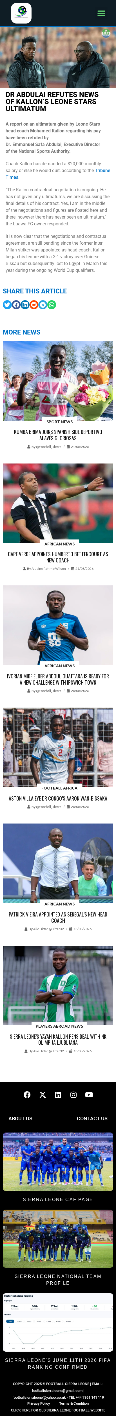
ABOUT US (20, 1118)
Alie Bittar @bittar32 (48, 929)
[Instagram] (73, 1095)
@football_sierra (48, 447)
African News (59, 543)
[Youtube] (89, 1095)
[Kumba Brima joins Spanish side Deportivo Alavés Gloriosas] (58, 381)
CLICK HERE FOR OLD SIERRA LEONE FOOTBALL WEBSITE (58, 1410)
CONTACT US (92, 1118)
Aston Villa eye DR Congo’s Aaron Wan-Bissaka (58, 798)
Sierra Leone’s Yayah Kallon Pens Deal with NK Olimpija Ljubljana (58, 1039)
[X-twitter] (42, 1095)
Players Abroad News (59, 1026)
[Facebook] (27, 1095)
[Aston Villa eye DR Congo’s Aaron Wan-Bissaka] (58, 748)
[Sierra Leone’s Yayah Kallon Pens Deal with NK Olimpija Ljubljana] (58, 986)
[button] (101, 13)
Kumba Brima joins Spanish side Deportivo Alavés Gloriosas (58, 435)
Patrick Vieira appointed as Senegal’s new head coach (58, 917)
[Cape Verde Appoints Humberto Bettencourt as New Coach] (58, 503)
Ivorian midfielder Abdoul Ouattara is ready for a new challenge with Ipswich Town (58, 679)
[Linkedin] (58, 1095)
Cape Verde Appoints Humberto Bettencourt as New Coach (58, 557)
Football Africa (59, 788)
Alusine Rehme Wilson (49, 568)
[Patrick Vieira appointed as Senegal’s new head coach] (58, 864)
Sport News (59, 421)
